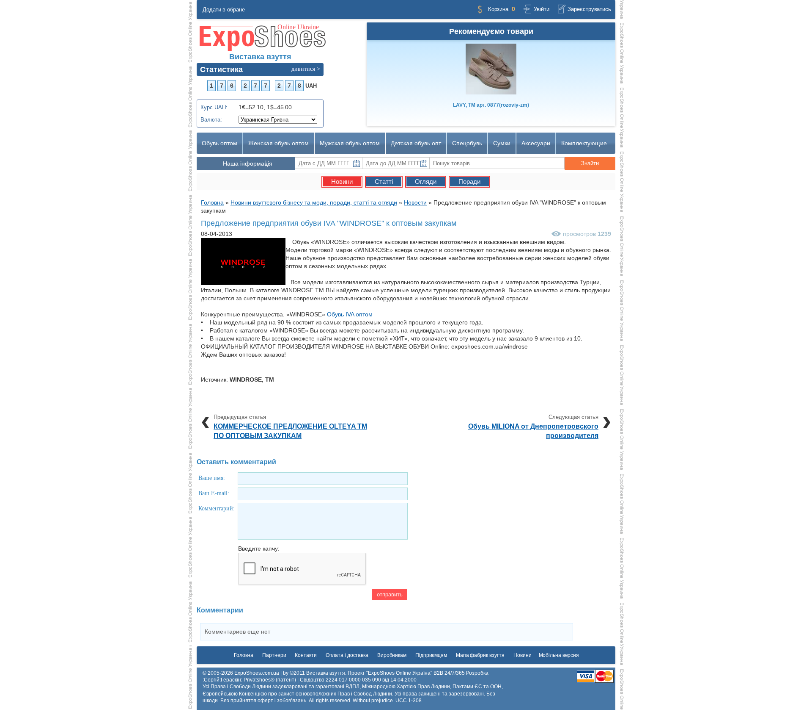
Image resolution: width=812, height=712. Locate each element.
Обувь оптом (219, 143)
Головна (243, 655)
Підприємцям (431, 655)
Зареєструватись (589, 9)
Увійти (541, 9)
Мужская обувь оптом (350, 143)
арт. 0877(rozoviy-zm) (491, 105)
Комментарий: (216, 508)
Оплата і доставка (347, 655)
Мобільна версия (559, 655)
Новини (522, 655)
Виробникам (391, 655)
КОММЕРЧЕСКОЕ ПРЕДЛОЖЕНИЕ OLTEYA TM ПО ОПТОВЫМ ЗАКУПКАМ (290, 431)
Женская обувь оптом (278, 143)
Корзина (498, 9)
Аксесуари (535, 143)
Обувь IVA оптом (350, 314)
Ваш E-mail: (213, 493)
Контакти (305, 655)
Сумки (501, 143)
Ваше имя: (211, 478)
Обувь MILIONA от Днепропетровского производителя (533, 431)
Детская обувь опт (416, 143)
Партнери (274, 655)
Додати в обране (224, 9)
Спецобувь (467, 143)
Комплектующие (584, 143)
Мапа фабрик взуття (480, 655)
